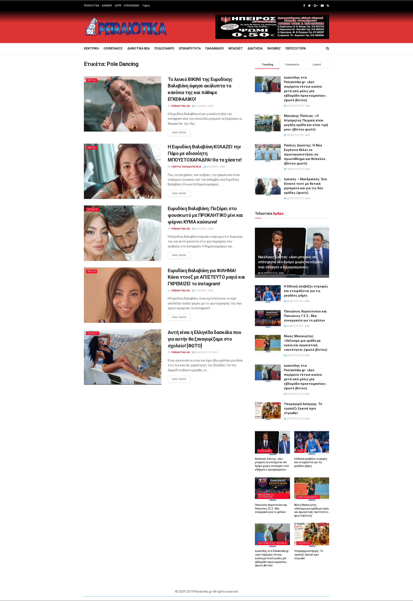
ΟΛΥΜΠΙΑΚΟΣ (113, 48)
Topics (146, 5)
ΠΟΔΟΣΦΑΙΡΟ (164, 48)
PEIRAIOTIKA (91, 5)
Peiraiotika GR (180, 106)
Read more (179, 132)
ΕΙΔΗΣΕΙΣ (304, 543)
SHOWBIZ (274, 48)
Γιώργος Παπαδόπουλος (186, 166)
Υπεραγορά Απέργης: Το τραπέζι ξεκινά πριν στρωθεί (303, 408)
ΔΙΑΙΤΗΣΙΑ (255, 48)
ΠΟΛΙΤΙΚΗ (264, 451)
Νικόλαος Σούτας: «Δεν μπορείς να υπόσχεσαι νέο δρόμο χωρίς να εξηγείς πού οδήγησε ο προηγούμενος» (290, 262)
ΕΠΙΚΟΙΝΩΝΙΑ (131, 5)
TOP (300, 451)
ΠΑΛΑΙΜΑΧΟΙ (214, 48)
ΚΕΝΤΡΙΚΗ (91, 48)
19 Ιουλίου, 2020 (203, 290)
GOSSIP (92, 209)
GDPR (118, 5)
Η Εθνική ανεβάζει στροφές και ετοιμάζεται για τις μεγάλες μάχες (306, 290)
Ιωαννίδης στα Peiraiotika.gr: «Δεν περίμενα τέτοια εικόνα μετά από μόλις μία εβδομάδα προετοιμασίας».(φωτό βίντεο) (272, 558)
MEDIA (91, 80)
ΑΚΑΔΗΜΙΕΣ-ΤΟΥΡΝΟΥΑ (266, 496)
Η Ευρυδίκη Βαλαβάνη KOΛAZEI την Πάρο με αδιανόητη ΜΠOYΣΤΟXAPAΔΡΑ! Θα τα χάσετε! (204, 153)
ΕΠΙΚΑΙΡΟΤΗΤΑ (190, 48)
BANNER (107, 5)
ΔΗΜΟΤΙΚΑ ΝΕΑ (138, 48)
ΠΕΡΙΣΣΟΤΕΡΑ (295, 48)
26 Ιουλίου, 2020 (203, 228)
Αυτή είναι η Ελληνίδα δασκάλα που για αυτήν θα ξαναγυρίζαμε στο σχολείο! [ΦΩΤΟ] (204, 339)
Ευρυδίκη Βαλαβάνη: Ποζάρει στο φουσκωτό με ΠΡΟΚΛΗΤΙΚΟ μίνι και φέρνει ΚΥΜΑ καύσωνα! (205, 215)
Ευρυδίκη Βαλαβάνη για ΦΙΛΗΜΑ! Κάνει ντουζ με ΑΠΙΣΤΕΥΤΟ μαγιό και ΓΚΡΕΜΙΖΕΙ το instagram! (206, 277)
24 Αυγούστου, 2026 (272, 273)
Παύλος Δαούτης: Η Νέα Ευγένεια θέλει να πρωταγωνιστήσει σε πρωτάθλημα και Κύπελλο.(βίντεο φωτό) (305, 154)
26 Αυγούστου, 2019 (206, 352)
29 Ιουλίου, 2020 (215, 166)
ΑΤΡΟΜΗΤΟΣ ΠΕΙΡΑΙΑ (272, 543)
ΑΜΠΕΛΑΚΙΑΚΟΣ (308, 497)
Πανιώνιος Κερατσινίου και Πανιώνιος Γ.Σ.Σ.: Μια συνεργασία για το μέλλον (305, 315)
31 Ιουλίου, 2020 (203, 106)
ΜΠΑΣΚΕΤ (235, 48)
